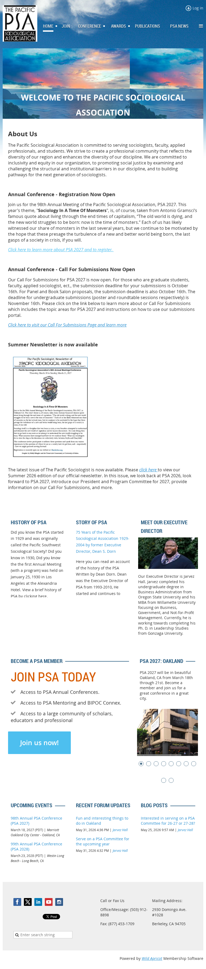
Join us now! (39, 742)
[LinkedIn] (38, 902)
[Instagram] (59, 902)
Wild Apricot (152, 958)
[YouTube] (49, 902)
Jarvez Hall (120, 830)
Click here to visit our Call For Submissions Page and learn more (67, 325)
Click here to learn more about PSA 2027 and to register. (61, 250)
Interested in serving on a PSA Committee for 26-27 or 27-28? (168, 821)
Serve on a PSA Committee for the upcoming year (102, 841)
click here (148, 470)
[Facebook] (17, 902)
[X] (28, 902)
